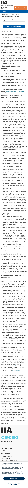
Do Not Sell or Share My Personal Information (14, 484)
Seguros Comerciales (7, 448)
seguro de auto (12, 365)
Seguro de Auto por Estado (8, 458)
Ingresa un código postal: (11, 20)
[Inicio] (7, 3)
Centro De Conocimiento (8, 456)
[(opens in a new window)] (2, 437)
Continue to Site (14, 478)
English (5, 7)
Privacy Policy (20, 473)
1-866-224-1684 (16, 370)
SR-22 (3, 450)
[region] (14, 475)
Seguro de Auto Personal (8, 444)
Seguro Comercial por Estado (9, 460)
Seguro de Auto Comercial (8, 446)
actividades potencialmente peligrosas (14, 91)
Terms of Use (12, 474)
